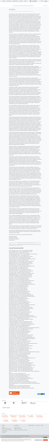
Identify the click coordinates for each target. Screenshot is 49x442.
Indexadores (4, 432)
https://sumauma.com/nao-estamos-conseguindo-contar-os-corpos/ (26, 242)
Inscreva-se (21, 1)
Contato (25, 1)
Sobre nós (3, 427)
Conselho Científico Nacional (6, 428)
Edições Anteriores (15, 1)
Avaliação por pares (17, 427)
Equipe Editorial (4, 431)
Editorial (12, 9)
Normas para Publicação (18, 428)
